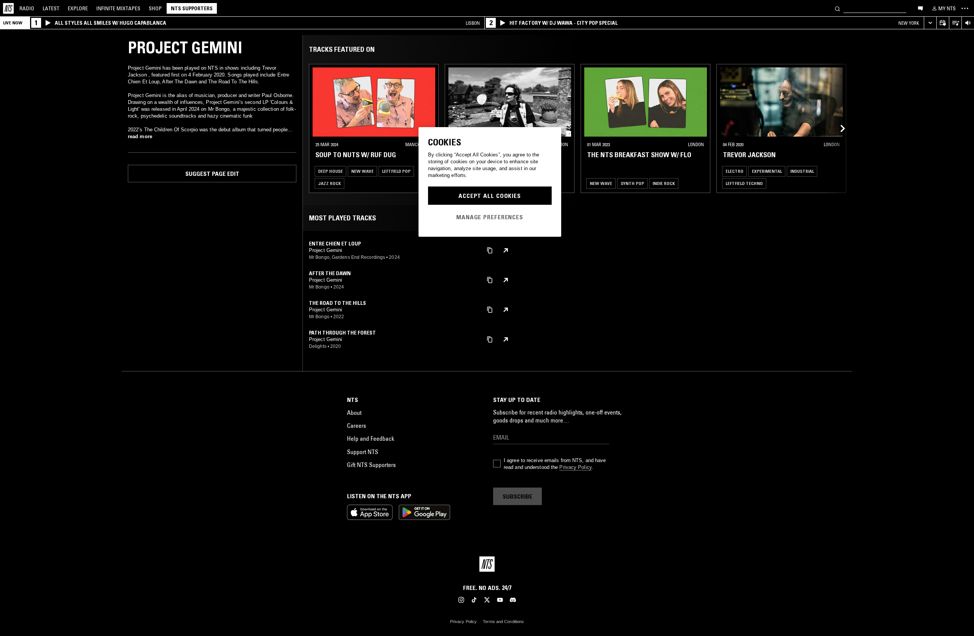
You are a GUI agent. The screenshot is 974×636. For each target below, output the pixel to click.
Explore (78, 8)
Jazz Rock (329, 183)
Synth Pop (632, 183)
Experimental (767, 171)
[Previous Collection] (837, 128)
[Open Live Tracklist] (955, 23)
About (354, 412)
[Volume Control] (967, 23)
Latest (51, 8)
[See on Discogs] (506, 250)
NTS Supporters (192, 8)
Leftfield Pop (396, 171)
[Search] (837, 8)
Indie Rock (664, 183)
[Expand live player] (930, 23)
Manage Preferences (489, 217)
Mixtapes (118, 8)
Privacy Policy (575, 467)
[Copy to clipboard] (490, 250)
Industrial (802, 171)
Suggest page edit (212, 173)
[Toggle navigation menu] (965, 8)
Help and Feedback (370, 438)
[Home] (8, 8)
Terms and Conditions (503, 621)
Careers (356, 425)
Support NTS (362, 452)
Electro (734, 171)
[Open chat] (920, 8)
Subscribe (517, 496)
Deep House (330, 171)
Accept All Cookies (489, 195)
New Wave (362, 171)
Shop (155, 8)
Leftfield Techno (744, 183)
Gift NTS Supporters (371, 465)
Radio (26, 8)
